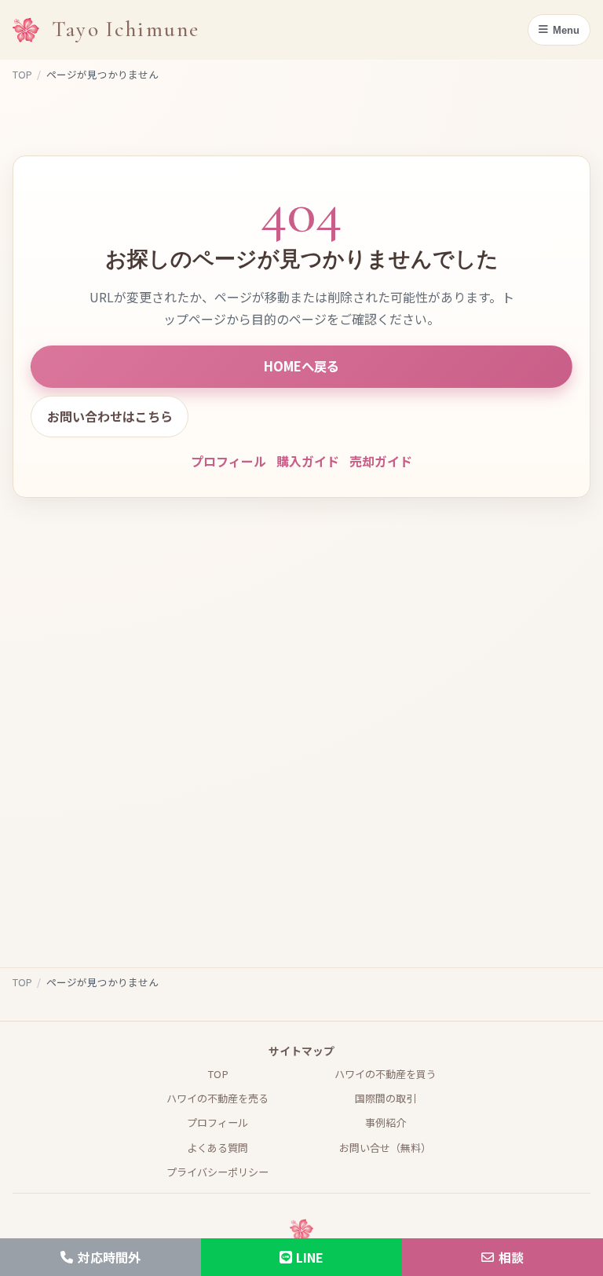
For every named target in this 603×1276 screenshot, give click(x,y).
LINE (309, 1257)
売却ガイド (380, 461)
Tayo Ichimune (125, 29)
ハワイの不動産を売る (217, 1098)
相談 (511, 1257)
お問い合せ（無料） (385, 1147)
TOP (22, 74)
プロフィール (228, 461)
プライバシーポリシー (217, 1171)
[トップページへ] (26, 29)
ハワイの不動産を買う (385, 1073)
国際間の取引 (385, 1098)
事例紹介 (385, 1122)
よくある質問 (217, 1147)
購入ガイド (307, 461)
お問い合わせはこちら (110, 416)
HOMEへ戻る (301, 365)
